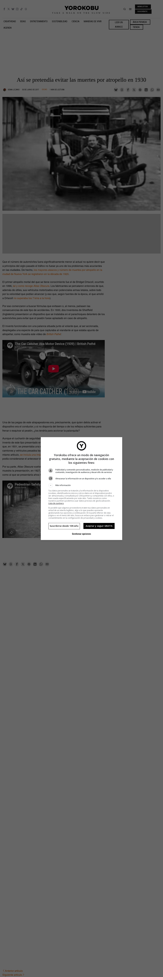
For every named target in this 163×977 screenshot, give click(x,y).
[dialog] (81, 488)
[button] (81, 485)
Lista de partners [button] (56, 503)
